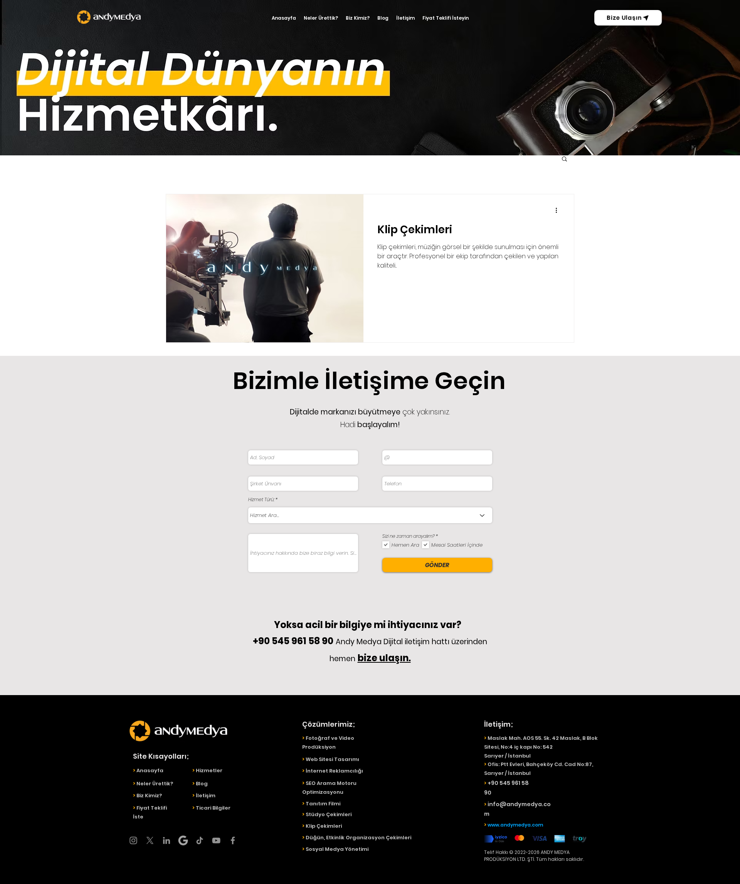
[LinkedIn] (166, 840)
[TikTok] (200, 840)
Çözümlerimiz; (328, 724)
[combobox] (370, 515)
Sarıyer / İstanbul (507, 773)
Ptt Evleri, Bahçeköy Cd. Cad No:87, (547, 764)
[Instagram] (133, 840)
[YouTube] (216, 840)
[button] (564, 159)
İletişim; (498, 724)
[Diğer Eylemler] (558, 210)
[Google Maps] (183, 840)
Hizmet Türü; (261, 499)
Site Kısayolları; (161, 756)
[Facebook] (233, 840)
